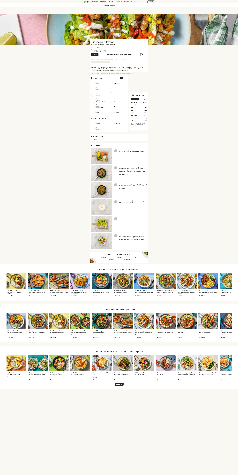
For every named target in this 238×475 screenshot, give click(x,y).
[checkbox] (91, 47)
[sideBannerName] (138, 83)
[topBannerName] (119, 10)
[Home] (89, 5)
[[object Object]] (142, 54)
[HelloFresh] (86, 2)
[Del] (146, 54)
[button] (108, 78)
